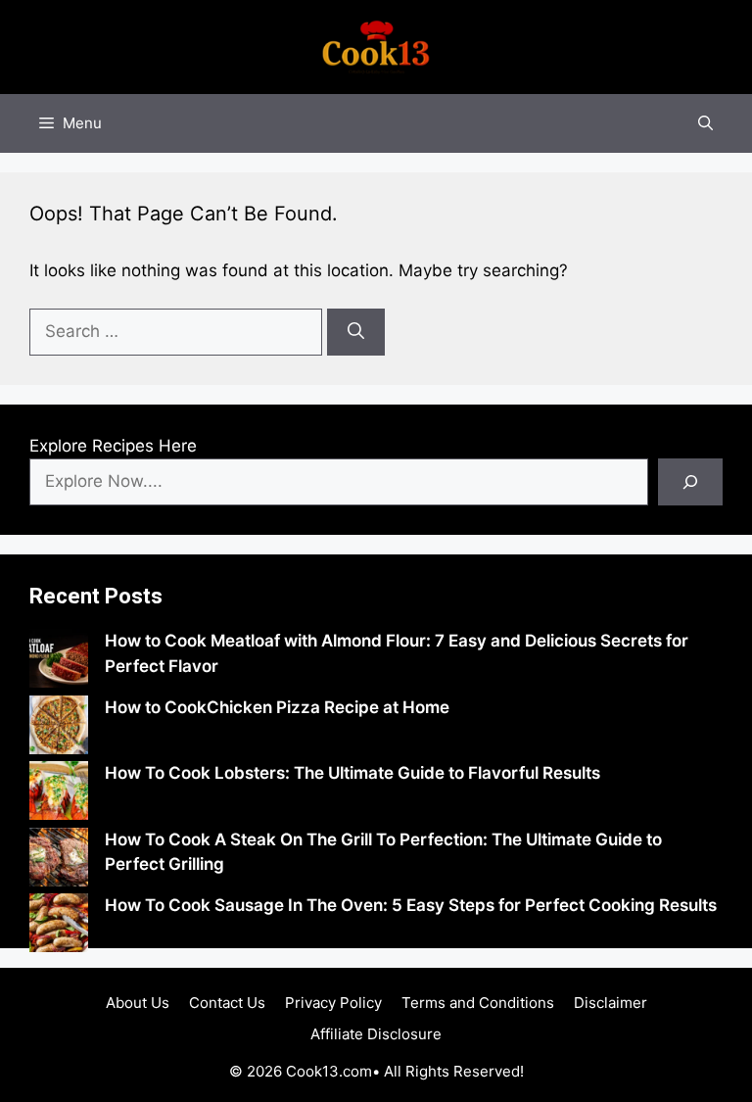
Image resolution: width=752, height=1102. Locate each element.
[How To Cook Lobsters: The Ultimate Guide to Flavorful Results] (58, 794)
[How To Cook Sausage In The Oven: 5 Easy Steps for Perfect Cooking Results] (58, 926)
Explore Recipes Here (113, 445)
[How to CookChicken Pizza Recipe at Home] (58, 728)
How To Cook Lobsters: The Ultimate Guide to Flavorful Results (352, 773)
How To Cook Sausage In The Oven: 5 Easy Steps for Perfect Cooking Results (411, 905)
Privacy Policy (333, 1002)
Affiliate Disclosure (376, 1034)
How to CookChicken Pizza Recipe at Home (277, 707)
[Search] (356, 332)
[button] (705, 123)
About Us (137, 1002)
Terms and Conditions (477, 1002)
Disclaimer (610, 1002)
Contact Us (227, 1002)
